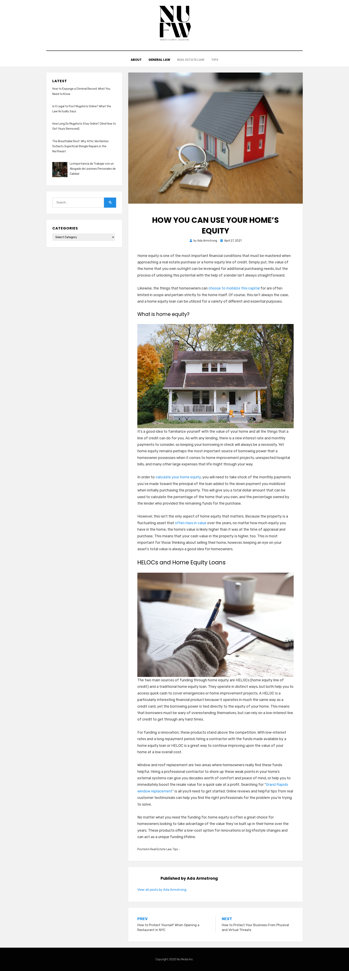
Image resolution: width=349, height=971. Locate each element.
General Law (159, 60)
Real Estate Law (190, 60)
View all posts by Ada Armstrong (161, 890)
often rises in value (190, 523)
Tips (214, 60)
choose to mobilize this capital (234, 288)
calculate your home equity (178, 477)
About (136, 60)
